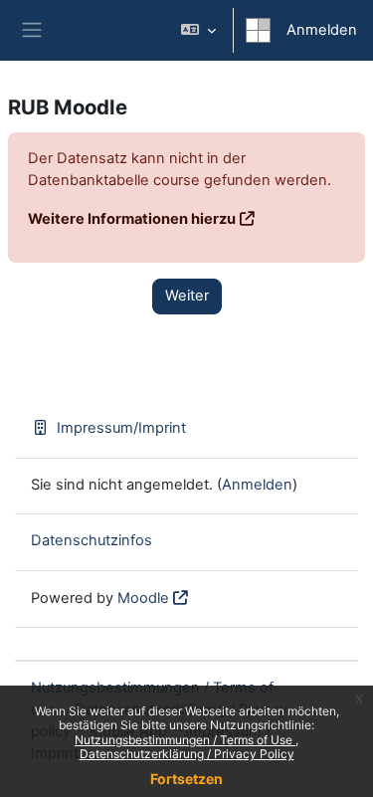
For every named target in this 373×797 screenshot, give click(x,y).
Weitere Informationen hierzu (132, 219)
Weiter (187, 295)
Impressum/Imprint (121, 428)
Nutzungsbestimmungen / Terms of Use (185, 739)
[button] (198, 30)
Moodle (143, 598)
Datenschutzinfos (91, 540)
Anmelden (321, 30)
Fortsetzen (186, 778)
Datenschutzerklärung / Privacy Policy (187, 753)
